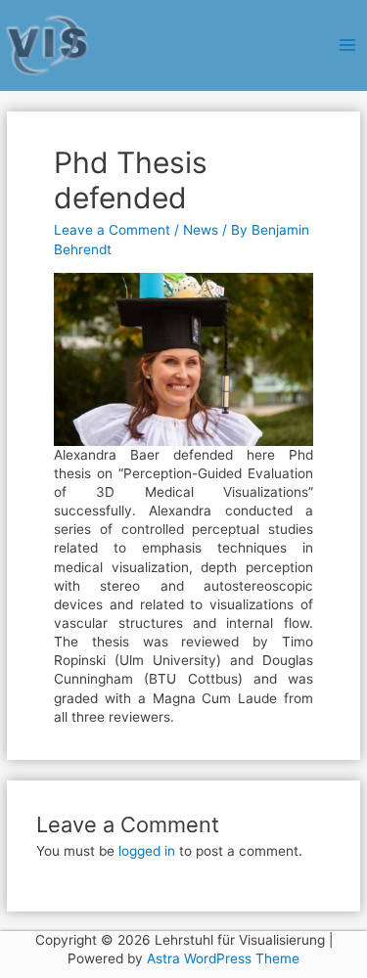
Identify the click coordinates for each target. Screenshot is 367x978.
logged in (146, 851)
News (200, 230)
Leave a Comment (112, 230)
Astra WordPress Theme (223, 958)
